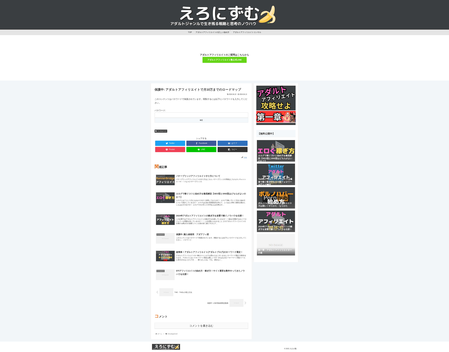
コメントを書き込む (201, 325)
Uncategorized (162, 131)
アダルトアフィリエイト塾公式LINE (224, 60)
